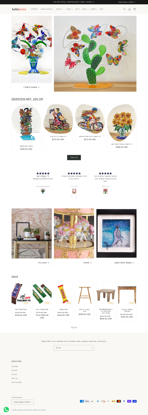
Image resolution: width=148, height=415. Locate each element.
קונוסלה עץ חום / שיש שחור (127, 310)
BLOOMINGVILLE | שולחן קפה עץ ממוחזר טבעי (105, 311)
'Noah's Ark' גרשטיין (26, 146)
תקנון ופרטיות (16, 382)
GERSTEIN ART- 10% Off (27, 99)
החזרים (14, 374)
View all (73, 157)
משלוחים (14, 366)
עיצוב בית (42, 263)
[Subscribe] (91, 347)
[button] (47, 9)
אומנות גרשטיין (30, 87)
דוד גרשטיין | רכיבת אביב (58, 136)
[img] (43, 173)
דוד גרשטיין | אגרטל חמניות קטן (121, 144)
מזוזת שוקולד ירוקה (42, 309)
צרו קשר (14, 378)
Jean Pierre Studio (123, 263)
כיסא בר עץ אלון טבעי (84, 310)
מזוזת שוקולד (63, 309)
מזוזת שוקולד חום (21, 309)
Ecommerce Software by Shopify (35, 410)
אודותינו (14, 370)
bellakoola (20, 410)
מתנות (86, 263)
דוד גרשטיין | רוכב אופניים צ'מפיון (90, 136)
